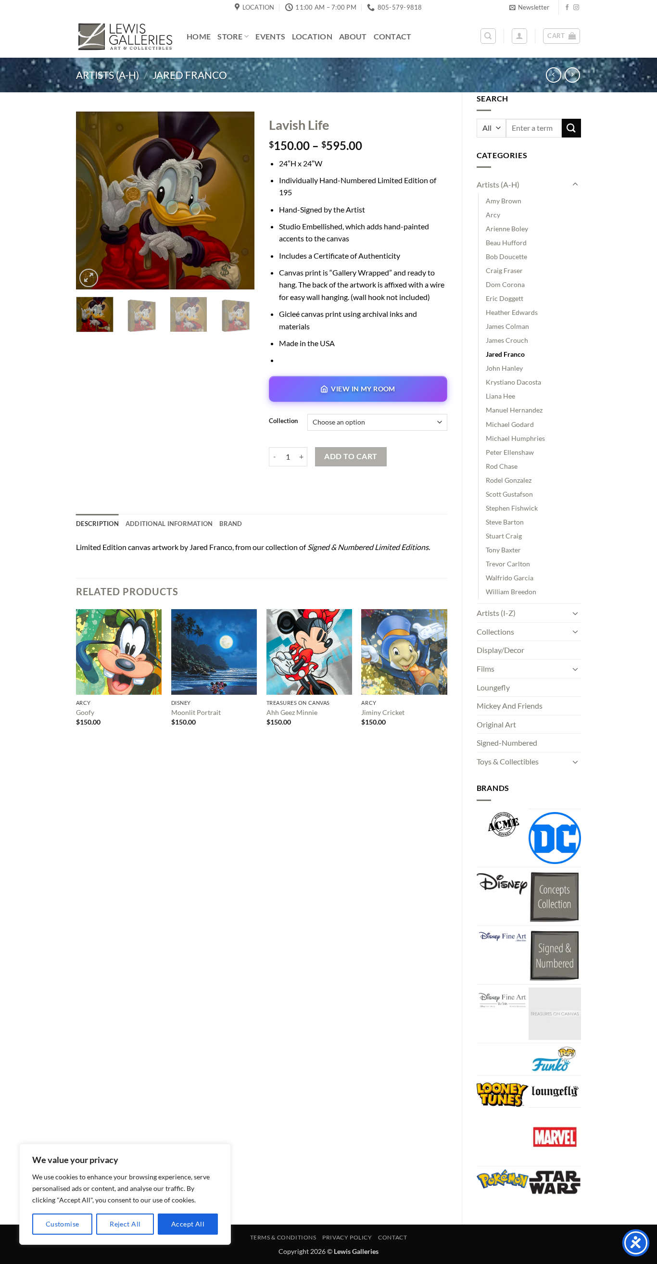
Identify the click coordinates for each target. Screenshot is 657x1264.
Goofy (85, 712)
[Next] (238, 200)
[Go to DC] (555, 838)
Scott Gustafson (509, 494)
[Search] (488, 36)
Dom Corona (505, 284)
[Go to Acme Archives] (503, 824)
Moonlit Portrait (196, 712)
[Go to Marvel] (555, 1137)
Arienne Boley (507, 229)
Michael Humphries (515, 438)
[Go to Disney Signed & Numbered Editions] (555, 955)
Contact (393, 36)
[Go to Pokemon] (503, 1178)
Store (229, 36)
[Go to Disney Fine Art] (503, 936)
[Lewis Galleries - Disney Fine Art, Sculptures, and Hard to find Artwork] (124, 36)
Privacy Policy (347, 1237)
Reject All (125, 1224)
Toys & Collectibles (508, 761)
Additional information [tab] (169, 523)
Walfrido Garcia (509, 578)
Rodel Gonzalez (508, 480)
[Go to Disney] (503, 883)
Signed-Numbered (507, 742)
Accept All (187, 1224)
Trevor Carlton (508, 564)
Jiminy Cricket (382, 712)
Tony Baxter (503, 550)
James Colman (507, 326)
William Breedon (511, 592)
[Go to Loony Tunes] (503, 1093)
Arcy (493, 215)
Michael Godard (510, 424)
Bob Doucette (506, 256)
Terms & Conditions (283, 1237)
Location (312, 36)
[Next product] (553, 74)
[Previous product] (572, 74)
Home (199, 36)
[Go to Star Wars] (555, 1182)
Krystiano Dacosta (513, 382)
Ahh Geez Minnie (291, 712)
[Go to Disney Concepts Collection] (555, 896)
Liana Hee (500, 396)
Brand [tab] (230, 523)
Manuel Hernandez (514, 410)
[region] (125, 1194)
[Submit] (571, 128)
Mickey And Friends (510, 705)
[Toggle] (575, 184)
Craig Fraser (504, 270)
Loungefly (493, 687)
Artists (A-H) (107, 75)
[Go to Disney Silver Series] (503, 998)
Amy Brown (503, 201)
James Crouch (507, 340)
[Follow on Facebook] (567, 7)
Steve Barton (505, 522)
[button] (529, 7)
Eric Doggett (504, 298)
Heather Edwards (512, 312)
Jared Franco (189, 75)
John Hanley (504, 368)
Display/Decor (500, 649)
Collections (495, 631)
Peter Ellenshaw (510, 452)
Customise (62, 1224)
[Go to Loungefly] (555, 1091)
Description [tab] (97, 523)
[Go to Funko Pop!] (555, 1059)
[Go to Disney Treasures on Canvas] (555, 1014)
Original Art (496, 724)
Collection (283, 421)
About (353, 36)
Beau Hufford (506, 242)
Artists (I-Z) (496, 612)
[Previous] (92, 200)
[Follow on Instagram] (576, 7)
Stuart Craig (504, 536)
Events (270, 36)
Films (485, 668)
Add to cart (350, 456)
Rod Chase (502, 466)
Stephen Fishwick (512, 508)
